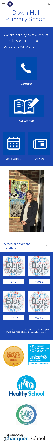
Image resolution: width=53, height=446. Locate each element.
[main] (26, 15)
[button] (3, 4)
